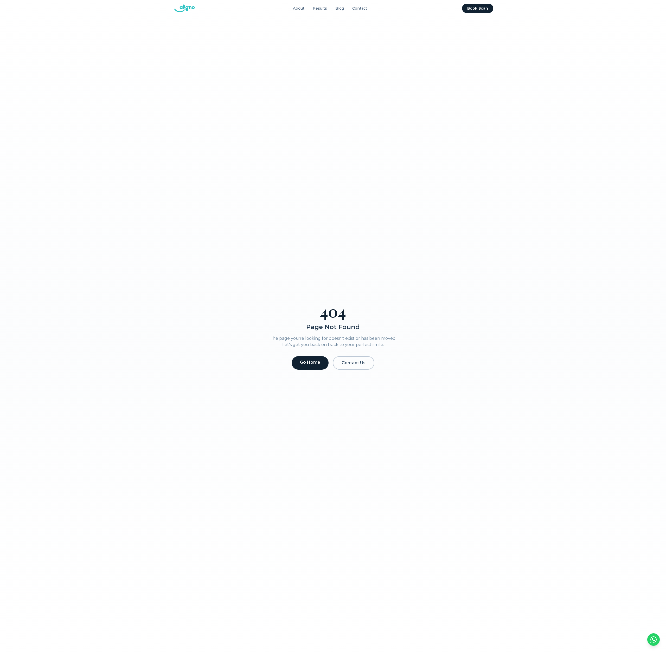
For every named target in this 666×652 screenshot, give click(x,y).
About (298, 8)
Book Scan (477, 8)
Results (320, 8)
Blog (339, 8)
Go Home (310, 362)
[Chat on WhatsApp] (653, 639)
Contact (359, 8)
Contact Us (354, 362)
